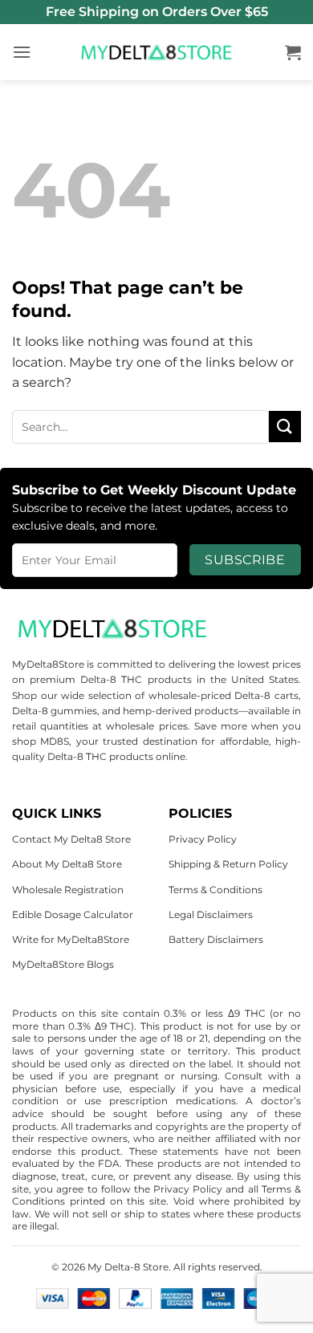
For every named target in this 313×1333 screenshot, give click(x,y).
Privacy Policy (203, 839)
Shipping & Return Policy (228, 864)
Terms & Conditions (215, 890)
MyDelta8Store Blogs (63, 964)
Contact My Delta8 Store (71, 839)
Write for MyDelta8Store (70, 939)
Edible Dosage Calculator (72, 914)
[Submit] (285, 426)
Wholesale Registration (68, 890)
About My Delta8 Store (67, 864)
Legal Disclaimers (211, 914)
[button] (21, 51)
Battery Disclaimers (216, 939)
